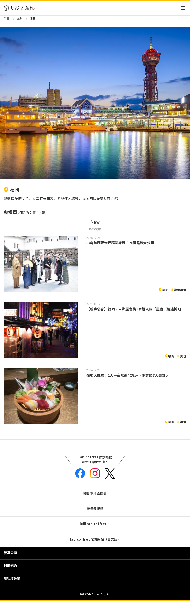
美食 (183, 356)
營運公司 (10, 552)
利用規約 (10, 565)
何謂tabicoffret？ (95, 523)
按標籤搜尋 (95, 508)
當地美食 (180, 290)
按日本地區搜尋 (95, 493)
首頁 (7, 18)
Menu (182, 8)
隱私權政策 (12, 578)
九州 (20, 18)
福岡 (32, 18)
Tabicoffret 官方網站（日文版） (95, 539)
